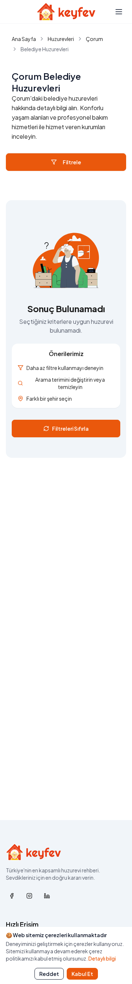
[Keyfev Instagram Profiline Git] (29, 896)
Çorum (94, 38)
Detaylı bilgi (102, 958)
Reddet (49, 973)
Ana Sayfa (24, 38)
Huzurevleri (61, 38)
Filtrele (72, 162)
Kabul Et (82, 973)
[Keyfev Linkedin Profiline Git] (47, 896)
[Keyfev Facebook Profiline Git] (12, 896)
